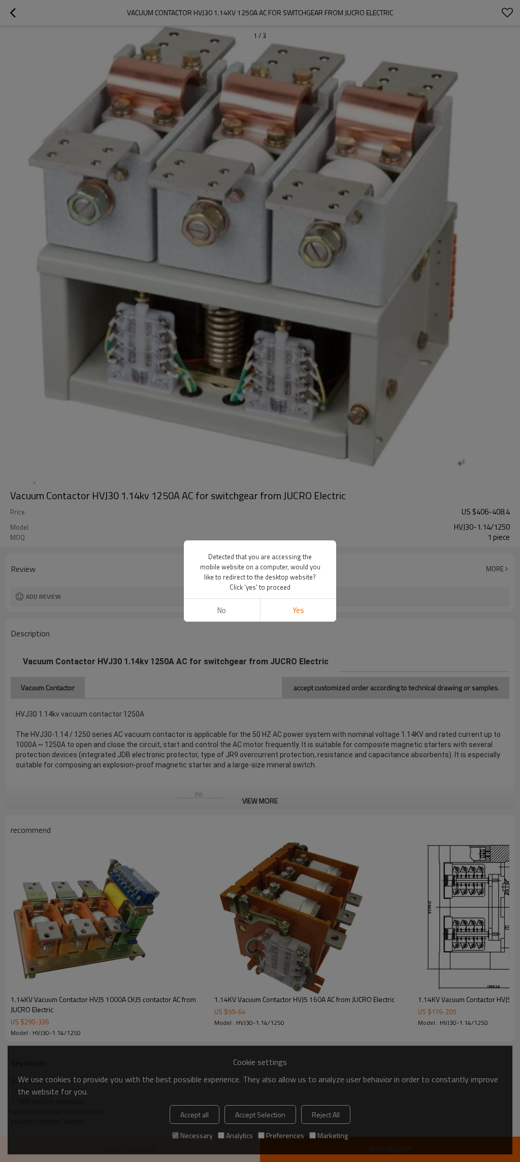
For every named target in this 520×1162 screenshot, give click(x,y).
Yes (298, 610)
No (221, 610)
